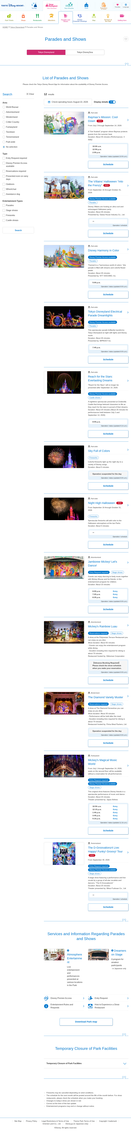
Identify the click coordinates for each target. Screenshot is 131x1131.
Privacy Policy (31, 1121)
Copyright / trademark (108, 1121)
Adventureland (12, 112)
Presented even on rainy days (17, 177)
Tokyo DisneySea (85, 52)
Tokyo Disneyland (46, 52)
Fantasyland (11, 127)
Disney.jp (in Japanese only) (77, 1124)
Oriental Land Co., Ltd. (52, 1124)
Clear (31, 94)
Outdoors (10, 184)
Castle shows (12, 220)
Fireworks (10, 215)
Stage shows (12, 210)
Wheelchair (11, 189)
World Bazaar (12, 107)
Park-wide (10, 142)
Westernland (12, 117)
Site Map (17, 1121)
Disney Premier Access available (16, 164)
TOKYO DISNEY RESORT (12, 5)
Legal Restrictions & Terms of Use (55, 1121)
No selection (11, 147)
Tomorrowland (12, 137)
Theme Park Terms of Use (84, 1121)
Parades (10, 205)
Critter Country (12, 122)
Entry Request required (16, 158)
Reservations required (16, 171)
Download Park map (86, 1021)
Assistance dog (13, 194)
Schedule (108, 164)
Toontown (10, 132)
